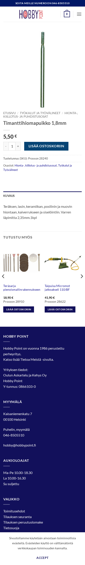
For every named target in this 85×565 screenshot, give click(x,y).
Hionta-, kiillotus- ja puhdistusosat (40, 114)
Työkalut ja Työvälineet (40, 113)
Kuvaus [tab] (9, 195)
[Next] (81, 285)
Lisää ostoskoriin (46, 146)
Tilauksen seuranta (17, 517)
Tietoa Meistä (30, 359)
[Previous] (3, 285)
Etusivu (9, 113)
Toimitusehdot (14, 511)
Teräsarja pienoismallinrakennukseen (21, 288)
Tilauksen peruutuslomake (23, 522)
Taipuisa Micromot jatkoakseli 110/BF (57, 288)
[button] (67, 14)
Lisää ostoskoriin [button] (18, 309)
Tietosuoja (11, 528)
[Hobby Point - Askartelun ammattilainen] (35, 14)
